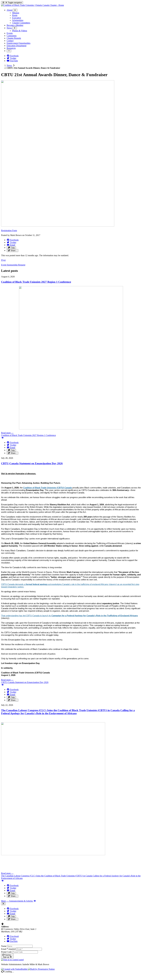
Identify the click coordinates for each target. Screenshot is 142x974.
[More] (15, 10)
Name (3, 946)
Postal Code (6, 952)
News (9, 65)
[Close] (3, 903)
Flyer (3, 260)
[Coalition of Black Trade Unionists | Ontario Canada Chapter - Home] (32, 5)
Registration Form (9, 230)
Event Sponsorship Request (13, 265)
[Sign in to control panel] (12, 959)
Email (8, 949)
